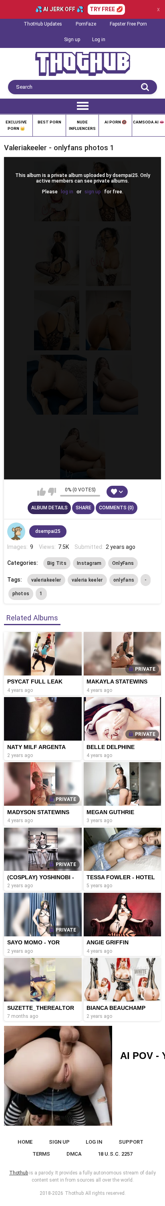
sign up (93, 192)
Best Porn (49, 122)
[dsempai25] (16, 532)
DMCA (74, 1154)
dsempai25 (47, 531)
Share (83, 508)
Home (25, 1142)
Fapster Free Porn (128, 24)
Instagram (89, 563)
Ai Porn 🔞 (116, 122)
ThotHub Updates (43, 24)
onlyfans (123, 580)
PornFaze (86, 24)
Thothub (74, 1193)
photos (21, 593)
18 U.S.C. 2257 (115, 1154)
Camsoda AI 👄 (148, 122)
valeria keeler (87, 580)
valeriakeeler (46, 580)
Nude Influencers (82, 125)
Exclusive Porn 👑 (16, 125)
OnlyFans (123, 563)
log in (67, 192)
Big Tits (56, 563)
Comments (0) (116, 508)
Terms (41, 1154)
